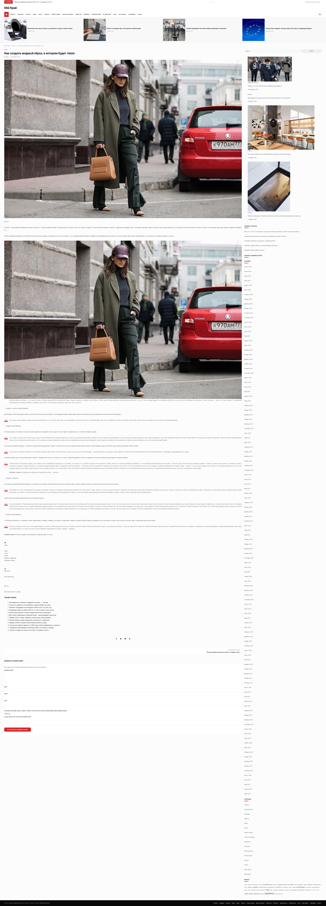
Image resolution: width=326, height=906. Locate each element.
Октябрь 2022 (248, 465)
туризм (256, 894)
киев (294, 887)
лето (249, 890)
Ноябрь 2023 (248, 419)
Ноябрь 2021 (248, 516)
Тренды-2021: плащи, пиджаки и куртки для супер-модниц (30, 617)
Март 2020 (247, 581)
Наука (40, 14)
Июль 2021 (247, 525)
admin (7, 57)
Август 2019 (248, 604)
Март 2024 (247, 401)
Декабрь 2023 (248, 415)
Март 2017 (247, 706)
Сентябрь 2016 (248, 724)
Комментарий (9, 670)
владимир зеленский (283, 884)
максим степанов (255, 890)
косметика (308, 887)
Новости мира (56, 14)
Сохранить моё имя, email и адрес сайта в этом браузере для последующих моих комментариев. (35, 710)
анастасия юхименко (252, 884)
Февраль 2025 (248, 350)
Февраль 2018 (248, 664)
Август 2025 (248, 322)
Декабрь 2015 (248, 761)
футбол (281, 893)
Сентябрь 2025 (248, 317)
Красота (28, 14)
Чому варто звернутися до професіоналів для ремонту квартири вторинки (269, 154)
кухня (245, 890)
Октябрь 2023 (248, 424)
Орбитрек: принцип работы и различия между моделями (260, 245)
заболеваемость (317, 884)
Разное (140, 14)
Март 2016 (247, 747)
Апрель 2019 (248, 622)
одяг (271, 890)
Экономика (131, 14)
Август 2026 (248, 267)
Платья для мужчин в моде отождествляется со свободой (30, 612)
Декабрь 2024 (248, 359)
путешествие (293, 890)
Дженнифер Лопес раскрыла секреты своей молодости (34, 2)
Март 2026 (247, 290)
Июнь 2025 (247, 331)
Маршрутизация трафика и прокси (254, 250)
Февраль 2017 (248, 710)
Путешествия (107, 14)
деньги (300, 884)
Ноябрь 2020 (248, 553)
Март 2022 (247, 498)
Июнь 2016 (247, 738)
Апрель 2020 (248, 576)
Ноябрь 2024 (248, 364)
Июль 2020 (247, 562)
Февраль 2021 (248, 539)
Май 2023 (247, 438)
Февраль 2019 (248, 632)
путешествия (301, 890)
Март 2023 (247, 442)
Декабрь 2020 (248, 549)
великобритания (267, 884)
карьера (290, 887)
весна (274, 884)
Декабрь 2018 (248, 636)
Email (6, 693)
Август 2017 (248, 687)
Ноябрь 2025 (248, 308)
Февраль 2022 (248, 502)
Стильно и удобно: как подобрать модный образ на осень (29, 605)
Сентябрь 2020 (248, 558)
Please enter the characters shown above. (18, 716)
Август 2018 (248, 650)
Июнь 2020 (247, 567)
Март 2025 (247, 345)
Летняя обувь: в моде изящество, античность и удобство (29, 620)
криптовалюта (316, 887)
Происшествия (96, 14)
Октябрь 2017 (248, 683)
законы (250, 887)
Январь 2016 (248, 757)
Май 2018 (247, 659)
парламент (281, 890)
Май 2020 (247, 572)
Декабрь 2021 (248, 512)
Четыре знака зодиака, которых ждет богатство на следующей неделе (50, 28)
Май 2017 (247, 696)
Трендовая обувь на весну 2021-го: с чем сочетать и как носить (31, 610)
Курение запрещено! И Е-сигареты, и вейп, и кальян (123, 28)
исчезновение (278, 887)
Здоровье (21, 14)
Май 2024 (247, 391)
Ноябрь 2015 (248, 766)
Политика (86, 14)
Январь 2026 (248, 299)
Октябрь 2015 (248, 770)
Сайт (5, 700)
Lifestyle (13, 14)
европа (305, 884)
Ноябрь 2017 (248, 678)
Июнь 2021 (247, 530)
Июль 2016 (247, 733)
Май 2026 (247, 280)
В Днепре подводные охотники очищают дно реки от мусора (205, 28)
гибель (296, 884)
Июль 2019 (247, 609)
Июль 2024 (247, 382)
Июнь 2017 (247, 692)
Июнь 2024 (247, 387)
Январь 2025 (248, 354)
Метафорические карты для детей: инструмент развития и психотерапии (269, 98)
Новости (46, 14)
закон (245, 887)
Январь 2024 (248, 410)
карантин (285, 887)
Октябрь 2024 (248, 368)
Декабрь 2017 (248, 673)
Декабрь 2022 (248, 456)
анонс (260, 884)
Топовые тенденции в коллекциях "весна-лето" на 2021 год (30, 607)
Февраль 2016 (248, 752)
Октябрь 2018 (248, 646)
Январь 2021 (248, 544)
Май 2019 (247, 618)
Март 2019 (247, 627)
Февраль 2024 (248, 405)
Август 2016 (248, 729)
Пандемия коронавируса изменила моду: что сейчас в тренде (31, 627)
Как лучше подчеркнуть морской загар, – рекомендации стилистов (32, 615)
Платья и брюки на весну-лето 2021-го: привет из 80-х (29, 630)
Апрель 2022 (248, 493)
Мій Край (10, 8)
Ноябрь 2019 (248, 595)
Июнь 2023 (247, 433)
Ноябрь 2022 (248, 461)
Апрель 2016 (248, 743)
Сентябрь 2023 (248, 428)
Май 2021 (247, 535)
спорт (313, 890)
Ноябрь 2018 (248, 641)
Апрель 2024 (248, 396)
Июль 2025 (247, 327)
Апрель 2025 (248, 341)
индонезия (271, 887)
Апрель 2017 (248, 701)
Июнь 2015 (247, 780)
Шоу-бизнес (122, 14)
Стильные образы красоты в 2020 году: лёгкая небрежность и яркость (35, 625)
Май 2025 (247, 336)
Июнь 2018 (247, 655)
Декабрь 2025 (248, 304)
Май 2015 (247, 784)
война (292, 884)
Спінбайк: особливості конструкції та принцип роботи (259, 241)
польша (287, 890)
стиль (317, 890)
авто (245, 884)
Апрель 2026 (248, 285)
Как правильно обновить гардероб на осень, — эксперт (28, 602)
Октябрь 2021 (248, 521)
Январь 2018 (248, 669)
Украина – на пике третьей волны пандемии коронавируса (265, 86)
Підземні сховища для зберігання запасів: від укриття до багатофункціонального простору (274, 216)
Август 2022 (248, 475)
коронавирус (300, 887)
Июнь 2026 (247, 276)
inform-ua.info (16, 592)
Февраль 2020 (248, 585)
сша (246, 893)
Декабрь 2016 (248, 720)
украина (269, 893)
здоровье (256, 887)
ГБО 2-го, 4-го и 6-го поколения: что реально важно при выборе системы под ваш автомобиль (272, 231)
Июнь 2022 (247, 484)
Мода (34, 14)
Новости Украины (67, 14)
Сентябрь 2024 (248, 373)
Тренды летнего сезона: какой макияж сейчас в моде (28, 622)
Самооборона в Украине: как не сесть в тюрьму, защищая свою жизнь (288, 28)
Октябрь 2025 (248, 313)
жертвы (310, 884)
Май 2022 (247, 488)
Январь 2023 (248, 451)
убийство (261, 893)
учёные (276, 893)
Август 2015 (248, 775)
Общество (78, 14)
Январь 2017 (248, 715)
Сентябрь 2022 (248, 470)
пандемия (275, 890)
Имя (6, 687)
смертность (309, 890)
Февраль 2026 (248, 294)
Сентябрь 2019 (248, 599)
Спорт (115, 14)
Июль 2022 (247, 479)
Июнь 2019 (247, 613)
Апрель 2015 (248, 789)
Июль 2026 (247, 271)
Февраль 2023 (248, 447)
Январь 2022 (248, 507)
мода (267, 890)
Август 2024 (248, 378)
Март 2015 (247, 794)
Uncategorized (248, 809)
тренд (250, 894)
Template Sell (45, 903)
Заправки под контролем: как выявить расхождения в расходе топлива (265, 236)
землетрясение (263, 887)
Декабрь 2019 (248, 590)
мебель (263, 890)
